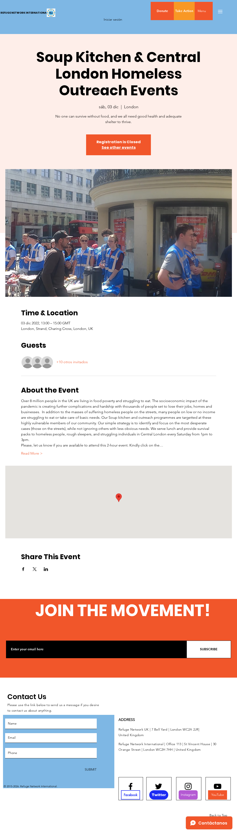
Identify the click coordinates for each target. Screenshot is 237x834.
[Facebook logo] (130, 786)
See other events (119, 147)
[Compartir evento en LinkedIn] (46, 569)
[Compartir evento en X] (34, 569)
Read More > (32, 453)
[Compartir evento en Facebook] (23, 569)
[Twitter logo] (158, 786)
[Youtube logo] (217, 786)
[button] (211, 11)
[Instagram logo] (188, 786)
